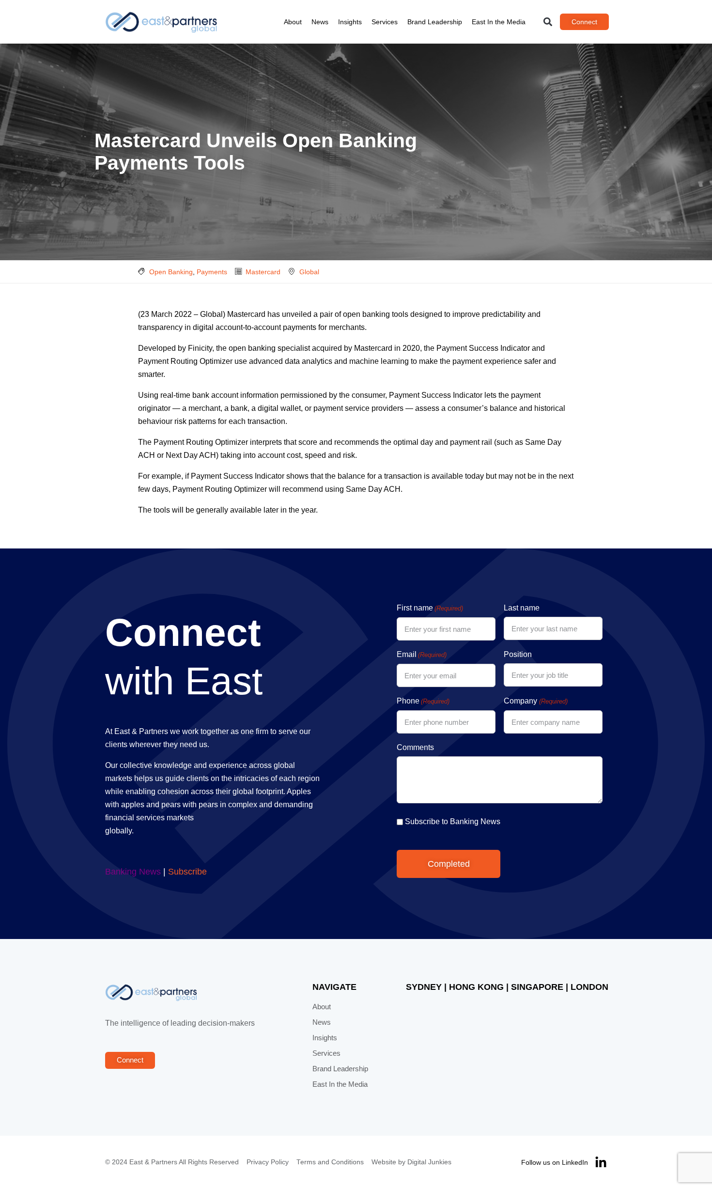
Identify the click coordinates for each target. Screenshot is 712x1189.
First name (430, 608)
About (293, 22)
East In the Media (499, 22)
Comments (415, 747)
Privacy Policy (268, 1162)
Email (422, 654)
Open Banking (171, 272)
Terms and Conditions (330, 1162)
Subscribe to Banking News (452, 821)
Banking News (133, 871)
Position (518, 654)
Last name (522, 608)
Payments (212, 272)
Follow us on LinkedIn (554, 1162)
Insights (350, 22)
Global (309, 272)
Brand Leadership (434, 22)
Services (384, 22)
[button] (548, 22)
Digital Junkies (429, 1162)
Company (535, 701)
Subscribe (187, 871)
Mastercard (263, 272)
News (319, 22)
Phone (423, 701)
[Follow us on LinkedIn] (601, 1163)
